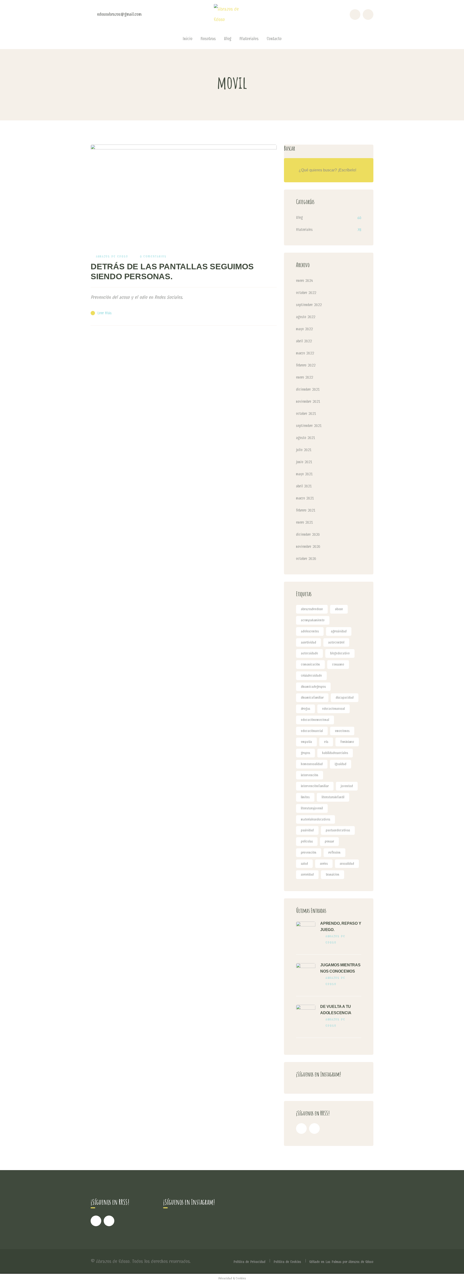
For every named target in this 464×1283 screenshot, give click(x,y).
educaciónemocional (315, 720)
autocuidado (309, 653)
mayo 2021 (304, 474)
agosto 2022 (305, 317)
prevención (308, 852)
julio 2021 (304, 449)
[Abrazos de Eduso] (232, 14)
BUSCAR (361, 170)
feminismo (347, 742)
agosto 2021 (305, 437)
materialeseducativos (315, 819)
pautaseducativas (338, 830)
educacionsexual (333, 709)
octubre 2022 (306, 292)
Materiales (304, 229)
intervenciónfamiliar (315, 786)
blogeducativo (340, 653)
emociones (342, 731)
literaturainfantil (333, 797)
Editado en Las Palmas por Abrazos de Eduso (341, 1262)
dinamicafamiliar (312, 698)
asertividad (308, 642)
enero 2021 (304, 522)
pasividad (307, 830)
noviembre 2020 (308, 546)
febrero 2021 (305, 510)
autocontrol (336, 642)
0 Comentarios (153, 256)
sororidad (307, 874)
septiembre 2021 (309, 425)
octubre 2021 (306, 413)
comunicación (310, 664)
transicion (332, 874)
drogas (305, 709)
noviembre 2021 (308, 401)
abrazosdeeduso (312, 609)
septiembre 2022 (309, 304)
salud (304, 864)
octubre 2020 (306, 558)
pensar (329, 841)
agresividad (339, 631)
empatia (306, 742)
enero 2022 (304, 377)
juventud (347, 786)
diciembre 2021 (308, 389)
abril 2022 (304, 341)
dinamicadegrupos (313, 687)
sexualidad (347, 864)
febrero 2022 (305, 365)
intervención (309, 775)
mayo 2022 (304, 329)
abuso (339, 609)
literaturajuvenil (312, 808)
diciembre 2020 (308, 534)
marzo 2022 (305, 353)
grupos (305, 753)
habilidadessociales (335, 753)
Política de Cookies (287, 1262)
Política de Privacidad (249, 1262)
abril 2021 (304, 486)
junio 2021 (304, 462)
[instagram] (314, 1128)
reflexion (334, 852)
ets (326, 742)
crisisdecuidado (311, 676)
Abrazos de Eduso (112, 256)
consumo (338, 664)
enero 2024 (304, 280)
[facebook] (301, 1128)
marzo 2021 (305, 498)
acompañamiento (313, 620)
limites (305, 797)
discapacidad (345, 698)
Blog (299, 217)
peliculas (307, 841)
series (324, 864)
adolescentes (310, 631)
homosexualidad (312, 764)
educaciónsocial (312, 731)
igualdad (340, 764)
